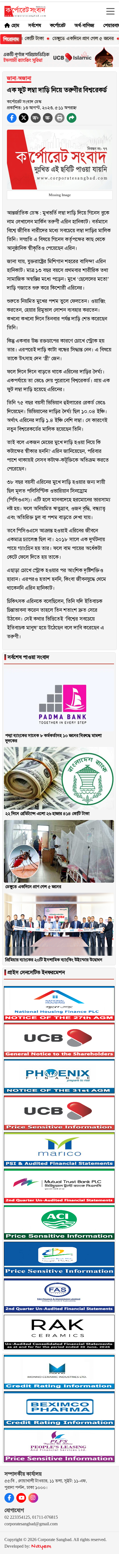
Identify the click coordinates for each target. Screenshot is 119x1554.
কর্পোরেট (58, 25)
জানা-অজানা (19, 78)
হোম (15, 25)
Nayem (41, 1546)
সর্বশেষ (34, 25)
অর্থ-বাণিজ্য (84, 25)
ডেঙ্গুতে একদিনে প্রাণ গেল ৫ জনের (68, 38)
